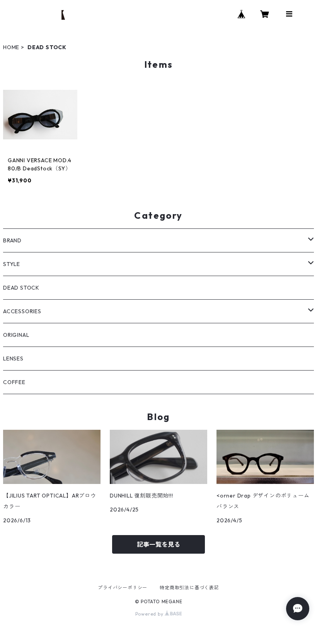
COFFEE (14, 382)
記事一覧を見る (158, 544)
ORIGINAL (16, 334)
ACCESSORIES (22, 311)
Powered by (150, 614)
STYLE (11, 264)
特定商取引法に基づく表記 (189, 587)
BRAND (12, 240)
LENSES (13, 358)
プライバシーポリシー (122, 587)
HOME (11, 47)
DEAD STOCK (21, 287)
